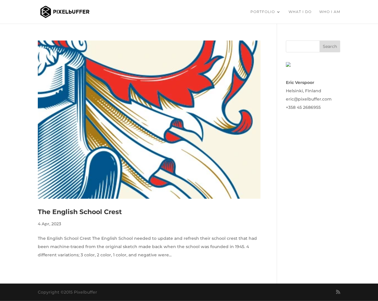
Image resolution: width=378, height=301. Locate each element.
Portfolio (262, 12)
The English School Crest (80, 212)
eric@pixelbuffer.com (309, 99)
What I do (300, 12)
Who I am (329, 12)
